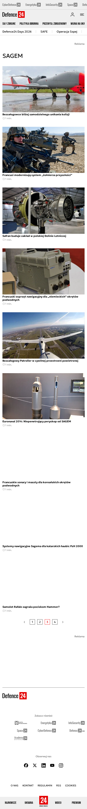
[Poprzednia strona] (24, 622)
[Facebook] (26, 765)
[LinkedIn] (43, 765)
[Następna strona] (63, 622)
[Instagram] (61, 765)
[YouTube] (52, 765)
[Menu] (82, 14)
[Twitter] (34, 765)
